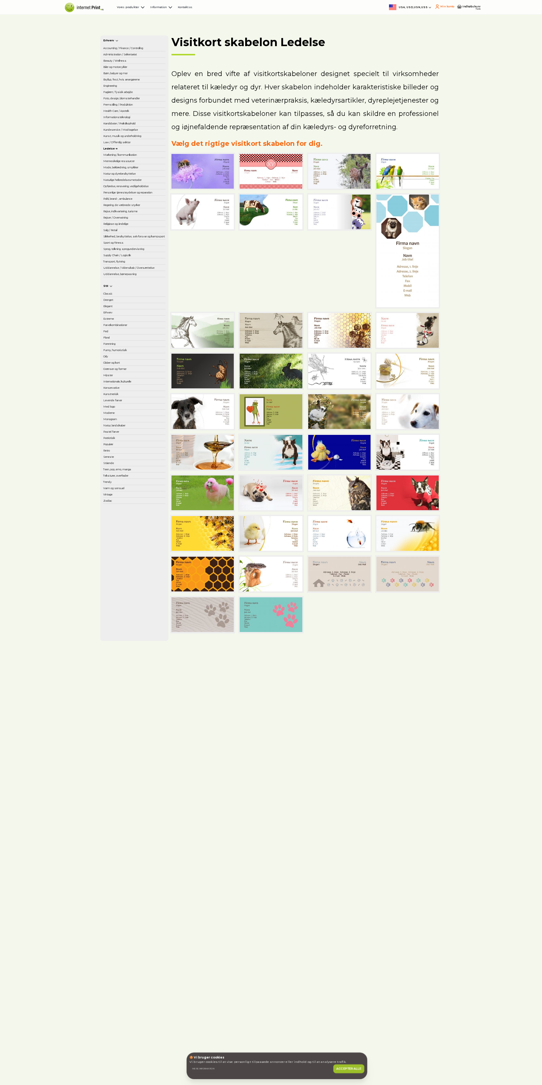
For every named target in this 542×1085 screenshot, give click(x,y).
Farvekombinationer (135, 864)
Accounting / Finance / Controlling (136, 100)
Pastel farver (125, 1078)
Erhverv (119, 839)
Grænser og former (133, 949)
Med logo (121, 1029)
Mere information (229, 1052)
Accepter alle (336, 1052)
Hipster (118, 961)
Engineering (124, 192)
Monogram (123, 1054)
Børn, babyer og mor (135, 160)
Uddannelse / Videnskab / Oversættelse (126, 737)
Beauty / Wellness (132, 136)
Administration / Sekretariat (129, 120)
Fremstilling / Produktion (125, 247)
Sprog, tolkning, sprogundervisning (133, 682)
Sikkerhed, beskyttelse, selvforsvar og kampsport (127, 643)
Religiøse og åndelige (125, 604)
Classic (117, 803)
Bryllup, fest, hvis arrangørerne (130, 176)
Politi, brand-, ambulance (125, 533)
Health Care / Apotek (136, 263)
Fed (114, 876)
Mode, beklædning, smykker (133, 420)
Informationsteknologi (136, 275)
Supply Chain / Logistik (127, 702)
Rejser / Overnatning (135, 588)
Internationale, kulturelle (127, 977)
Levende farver (128, 1017)
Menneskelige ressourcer (127, 401)
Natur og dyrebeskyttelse (129, 440)
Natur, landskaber (131, 1066)
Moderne (120, 1041)
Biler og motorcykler (135, 148)
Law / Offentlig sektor (128, 350)
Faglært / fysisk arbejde (128, 208)
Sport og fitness (129, 666)
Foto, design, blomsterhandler (130, 227)
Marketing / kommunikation (129, 381)
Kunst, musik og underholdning (129, 330)
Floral (115, 888)
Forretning (122, 900)
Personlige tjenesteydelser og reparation (133, 510)
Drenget (120, 815)
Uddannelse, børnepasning (126, 760)
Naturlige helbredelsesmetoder (136, 460)
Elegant (119, 827)
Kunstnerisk (124, 1005)
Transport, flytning (132, 717)
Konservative (125, 993)
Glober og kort (127, 937)
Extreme (120, 851)
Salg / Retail (124, 620)
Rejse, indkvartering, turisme (135, 572)
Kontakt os (295, 15)
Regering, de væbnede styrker (131, 553)
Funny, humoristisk (133, 912)
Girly (114, 924)
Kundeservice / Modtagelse (128, 310)
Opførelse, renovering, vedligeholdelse (129, 483)
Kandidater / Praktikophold (126, 291)
